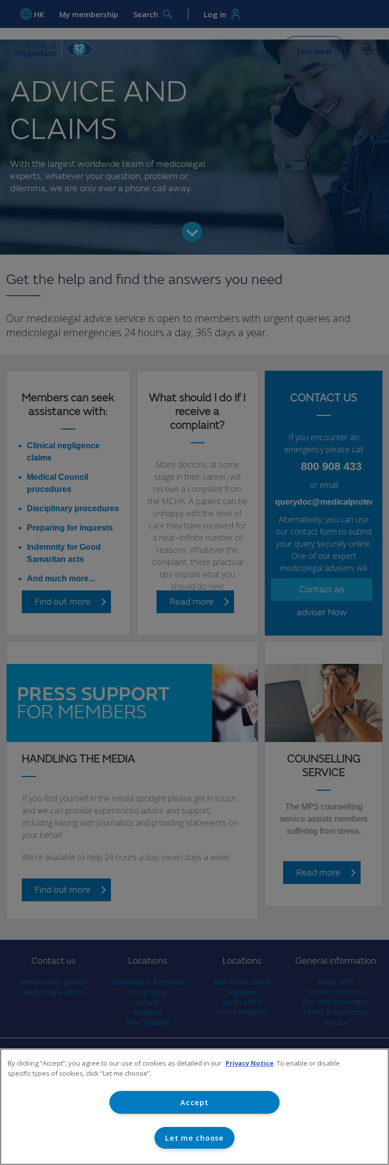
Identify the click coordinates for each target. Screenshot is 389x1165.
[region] (194, 1106)
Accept (194, 1102)
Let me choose (194, 1138)
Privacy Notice (249, 1063)
